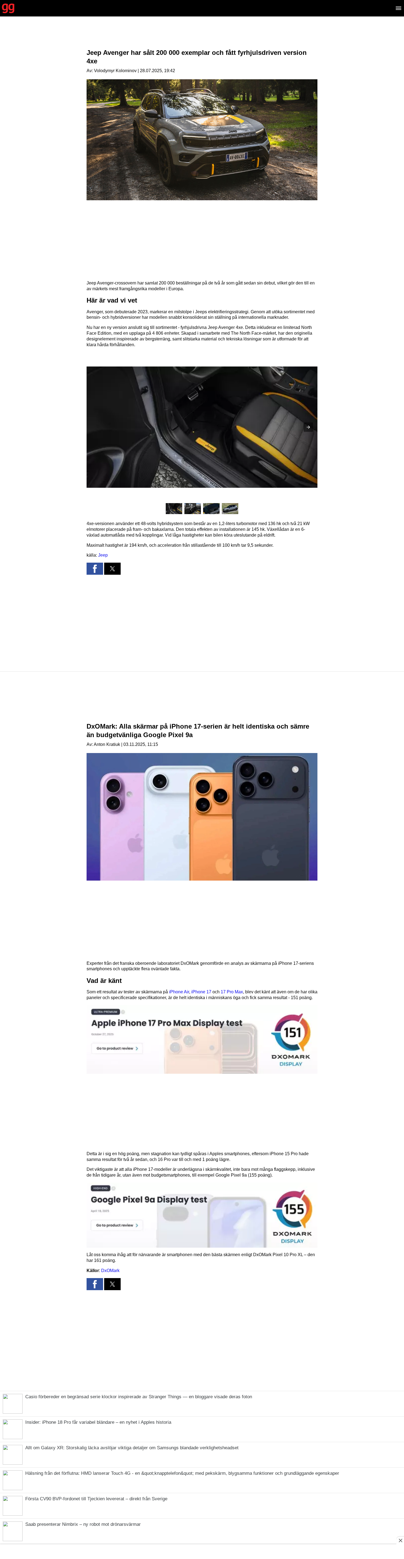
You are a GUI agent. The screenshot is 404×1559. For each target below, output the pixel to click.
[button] (308, 427)
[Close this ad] (400, 1540)
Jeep (103, 555)
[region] (202, 37)
